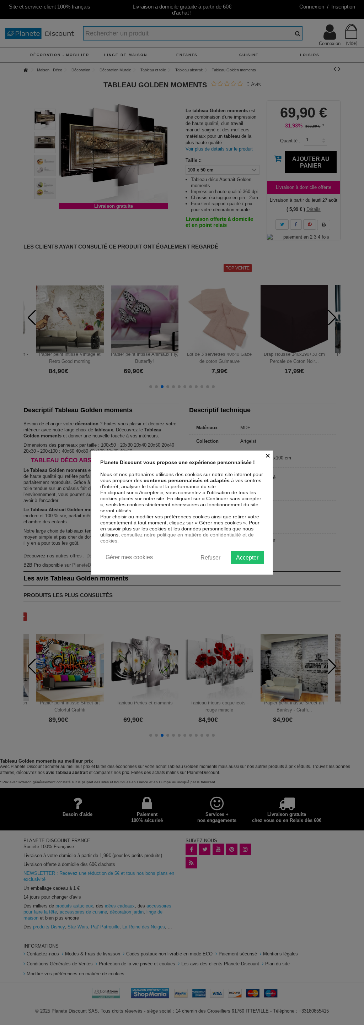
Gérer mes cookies (129, 557)
